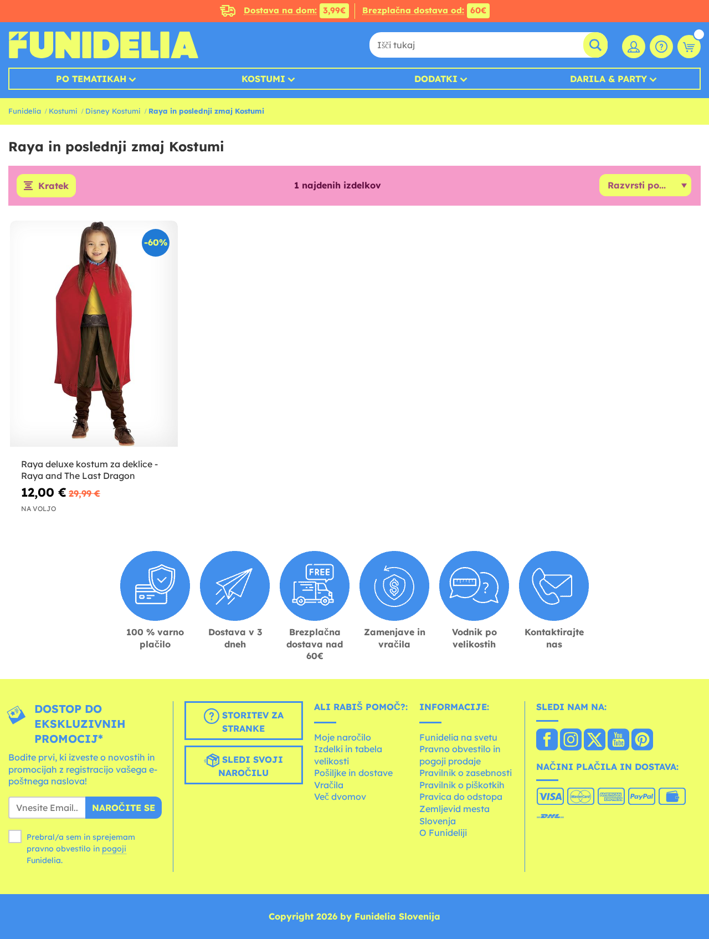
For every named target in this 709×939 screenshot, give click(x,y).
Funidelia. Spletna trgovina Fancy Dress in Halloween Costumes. (103, 45)
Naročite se (123, 807)
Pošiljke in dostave (353, 772)
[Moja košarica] (689, 46)
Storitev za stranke (251, 722)
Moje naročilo (342, 737)
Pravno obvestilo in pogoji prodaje (460, 755)
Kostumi (263, 78)
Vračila (328, 784)
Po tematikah (91, 78)
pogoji (114, 849)
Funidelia (24, 110)
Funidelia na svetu (458, 737)
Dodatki (436, 78)
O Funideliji (443, 832)
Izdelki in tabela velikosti (348, 755)
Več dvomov (340, 796)
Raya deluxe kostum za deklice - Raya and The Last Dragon (89, 469)
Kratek (53, 185)
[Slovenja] (547, 740)
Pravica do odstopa (460, 796)
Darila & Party (608, 78)
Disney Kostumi (113, 110)
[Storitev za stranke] (661, 46)
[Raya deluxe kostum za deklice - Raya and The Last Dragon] (94, 334)
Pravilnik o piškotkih (462, 784)
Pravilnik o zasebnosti (465, 772)
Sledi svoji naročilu (250, 766)
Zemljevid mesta (454, 808)
